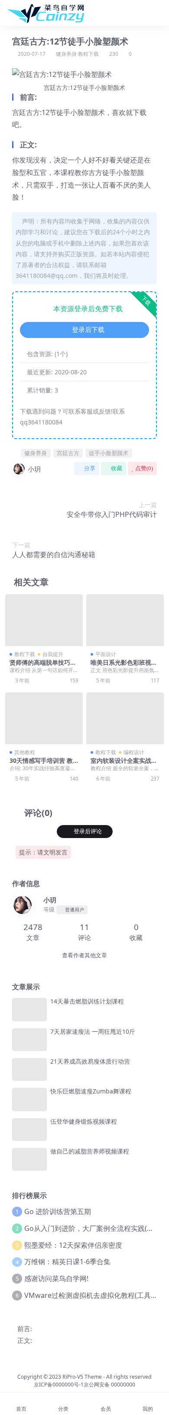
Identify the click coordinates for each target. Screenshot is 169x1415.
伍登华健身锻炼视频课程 (83, 1121)
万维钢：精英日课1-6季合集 (67, 1261)
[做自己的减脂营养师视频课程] (29, 1159)
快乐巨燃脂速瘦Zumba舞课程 (90, 1091)
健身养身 (66, 53)
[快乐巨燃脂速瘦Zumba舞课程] (29, 1099)
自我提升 (52, 654)
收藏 (116, 468)
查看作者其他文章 (84, 955)
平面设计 (105, 654)
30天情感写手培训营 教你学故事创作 (41, 764)
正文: (24, 1340)
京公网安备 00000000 (109, 1384)
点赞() (144, 468)
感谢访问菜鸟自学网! (56, 1278)
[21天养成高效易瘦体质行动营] (29, 1069)
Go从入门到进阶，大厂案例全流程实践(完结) (93, 1228)
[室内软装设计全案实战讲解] (125, 718)
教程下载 (88, 53)
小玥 (34, 469)
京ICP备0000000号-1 (59, 1384)
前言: (24, 1328)
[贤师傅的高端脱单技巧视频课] (44, 620)
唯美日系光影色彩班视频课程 (124, 666)
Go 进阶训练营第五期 (57, 1211)
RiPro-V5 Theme (82, 1376)
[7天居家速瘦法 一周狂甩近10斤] (29, 1039)
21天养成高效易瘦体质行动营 (90, 1061)
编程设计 (134, 752)
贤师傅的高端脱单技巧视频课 (43, 666)
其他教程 (24, 752)
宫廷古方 (68, 453)
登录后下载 (88, 329)
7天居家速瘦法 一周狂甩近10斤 (92, 1031)
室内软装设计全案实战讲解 (124, 764)
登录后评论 (88, 831)
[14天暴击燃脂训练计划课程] (29, 1009)
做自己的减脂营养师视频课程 (89, 1151)
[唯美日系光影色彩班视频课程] (125, 620)
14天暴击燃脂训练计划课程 (87, 1001)
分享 (89, 468)
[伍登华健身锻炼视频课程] (29, 1129)
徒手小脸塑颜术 (108, 453)
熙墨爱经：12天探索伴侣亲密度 (73, 1245)
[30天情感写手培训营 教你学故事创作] (44, 718)
